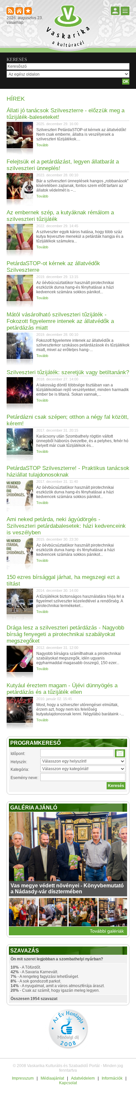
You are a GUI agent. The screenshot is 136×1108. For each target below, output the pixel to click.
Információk (112, 1078)
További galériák (107, 931)
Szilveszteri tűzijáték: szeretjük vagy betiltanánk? (68, 372)
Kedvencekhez (28, 11)
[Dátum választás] (120, 753)
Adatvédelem (83, 1078)
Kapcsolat (68, 1083)
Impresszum (23, 1078)
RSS (11, 11)
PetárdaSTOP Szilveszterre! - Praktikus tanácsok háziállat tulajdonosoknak (68, 471)
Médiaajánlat (52, 1078)
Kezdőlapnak (20, 11)
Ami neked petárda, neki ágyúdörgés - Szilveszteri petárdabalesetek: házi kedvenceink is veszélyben (66, 526)
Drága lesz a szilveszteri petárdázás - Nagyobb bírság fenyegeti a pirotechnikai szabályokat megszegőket (65, 634)
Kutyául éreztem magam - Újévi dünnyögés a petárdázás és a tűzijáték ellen (62, 688)
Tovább (42, 145)
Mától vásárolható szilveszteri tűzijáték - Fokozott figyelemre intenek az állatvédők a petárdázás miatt (60, 321)
